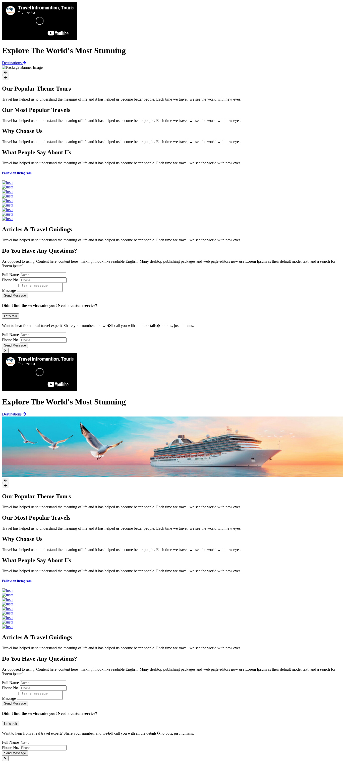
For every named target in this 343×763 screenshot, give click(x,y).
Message (9, 290)
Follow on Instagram (17, 173)
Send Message (15, 295)
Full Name (10, 274)
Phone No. (10, 280)
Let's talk (10, 316)
